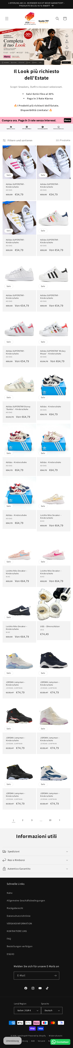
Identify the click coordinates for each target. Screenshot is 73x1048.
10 (50, 820)
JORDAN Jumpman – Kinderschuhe (15, 683)
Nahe (9, 892)
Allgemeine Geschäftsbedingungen (26, 900)
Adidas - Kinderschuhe (50, 406)
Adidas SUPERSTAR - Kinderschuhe (15, 185)
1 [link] (13, 820)
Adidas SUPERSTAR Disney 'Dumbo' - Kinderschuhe (18, 407)
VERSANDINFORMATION (19, 923)
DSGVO (10, 954)
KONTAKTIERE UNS (17, 931)
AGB (33, 1041)
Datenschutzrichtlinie (19, 915)
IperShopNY (22, 1035)
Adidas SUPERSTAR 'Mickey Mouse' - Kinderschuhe (53, 352)
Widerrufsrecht (55, 1035)
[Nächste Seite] (59, 820)
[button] (7, 18)
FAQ (9, 938)
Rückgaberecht (15, 908)
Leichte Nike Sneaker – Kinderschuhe (50, 516)
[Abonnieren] (55, 976)
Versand (41, 1041)
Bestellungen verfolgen (19, 946)
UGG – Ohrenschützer (50, 626)
